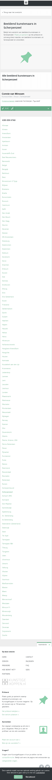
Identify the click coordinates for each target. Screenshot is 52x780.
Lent (3, 380)
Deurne (4, 225)
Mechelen (5, 404)
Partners (6, 674)
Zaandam (5, 619)
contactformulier (8, 757)
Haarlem (5, 321)
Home (4, 657)
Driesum (5, 269)
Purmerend (6, 456)
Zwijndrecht (6, 631)
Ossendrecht (7, 432)
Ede (3, 277)
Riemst (4, 464)
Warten (4, 587)
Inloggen (30, 661)
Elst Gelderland (8, 297)
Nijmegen (5, 416)
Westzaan (5, 603)
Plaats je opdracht (21, 35)
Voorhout (5, 579)
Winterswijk (6, 611)
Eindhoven (6, 285)
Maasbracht (6, 396)
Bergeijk (5, 169)
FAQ (27, 665)
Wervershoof (7, 599)
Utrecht (5, 563)
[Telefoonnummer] (12, 108)
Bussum (5, 201)
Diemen (5, 233)
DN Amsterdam (7, 237)
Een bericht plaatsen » (10, 714)
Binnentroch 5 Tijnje (9, 181)
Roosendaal (6, 472)
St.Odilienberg (7, 520)
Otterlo (4, 436)
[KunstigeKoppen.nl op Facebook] (41, 767)
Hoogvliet (5, 352)
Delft (4, 209)
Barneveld (6, 161)
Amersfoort (6, 133)
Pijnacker (5, 452)
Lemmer (5, 376)
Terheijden (6, 540)
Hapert (4, 325)
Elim (3, 293)
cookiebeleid (40, 773)
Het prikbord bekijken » (10, 711)
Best (4, 177)
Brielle (4, 193)
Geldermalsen (7, 309)
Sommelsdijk (6, 508)
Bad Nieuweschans (9, 157)
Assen (4, 149)
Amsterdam (6, 137)
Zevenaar (5, 627)
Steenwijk (5, 528)
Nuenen (5, 424)
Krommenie (6, 368)
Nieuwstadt (6, 412)
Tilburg (4, 548)
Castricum (6, 205)
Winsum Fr (6, 607)
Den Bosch (6, 217)
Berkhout (5, 173)
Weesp (4, 595)
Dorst (4, 261)
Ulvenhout (6, 559)
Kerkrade (5, 360)
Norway (5, 420)
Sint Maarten (7, 504)
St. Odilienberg (7, 516)
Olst (3, 428)
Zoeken (5, 661)
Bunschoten (6, 197)
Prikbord (6, 665)
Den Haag (5, 221)
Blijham (5, 185)
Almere (4, 129)
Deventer (5, 229)
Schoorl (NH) (7, 496)
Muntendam (6, 408)
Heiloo (4, 333)
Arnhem (5, 145)
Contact (29, 657)
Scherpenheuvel (8, 488)
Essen (4, 301)
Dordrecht (6, 257)
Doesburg (5, 241)
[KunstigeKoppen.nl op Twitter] (47, 767)
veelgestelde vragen (9, 761)
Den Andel (6, 213)
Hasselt (5, 329)
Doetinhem (6, 249)
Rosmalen (5, 476)
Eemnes (5, 281)
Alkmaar (5, 125)
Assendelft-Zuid (8, 153)
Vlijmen (4, 575)
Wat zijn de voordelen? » (11, 743)
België (4, 165)
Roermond (6, 468)
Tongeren (5, 552)
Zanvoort (5, 623)
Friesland (5, 305)
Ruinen (4, 484)
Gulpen (4, 317)
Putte (4, 460)
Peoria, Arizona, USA (9, 440)
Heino (4, 336)
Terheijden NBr (7, 544)
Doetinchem (6, 245)
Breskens (5, 189)
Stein (4, 532)
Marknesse (6, 400)
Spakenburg (6, 512)
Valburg (5, 567)
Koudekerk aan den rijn (10, 364)
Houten (5, 356)
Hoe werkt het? (8, 670)
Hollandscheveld (8, 344)
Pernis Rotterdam (8, 444)
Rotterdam (6, 480)
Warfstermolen (7, 583)
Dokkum (5, 253)
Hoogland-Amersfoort (10, 348)
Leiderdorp (6, 372)
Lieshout (5, 388)
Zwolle (4, 635)
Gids (28, 670)
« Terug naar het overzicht (12, 12)
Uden (4, 555)
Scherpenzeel (7, 492)
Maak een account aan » (11, 740)
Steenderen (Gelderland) (11, 524)
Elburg (4, 289)
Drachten (5, 265)
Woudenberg (7, 615)
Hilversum (6, 340)
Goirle (4, 313)
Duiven (4, 273)
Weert (4, 591)
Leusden (5, 384)
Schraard (5, 500)
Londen (5, 392)
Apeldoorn (6, 141)
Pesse (4, 448)
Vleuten (5, 571)
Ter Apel (5, 536)
